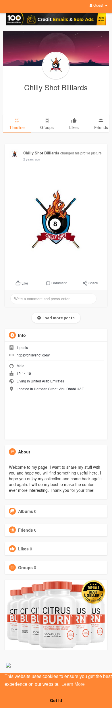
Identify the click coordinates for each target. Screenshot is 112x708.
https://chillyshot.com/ (33, 354)
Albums (25, 511)
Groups (25, 567)
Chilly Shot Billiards (56, 87)
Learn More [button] (73, 684)
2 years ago (31, 159)
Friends (25, 530)
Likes (23, 548)
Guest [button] (98, 5)
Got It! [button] (56, 700)
